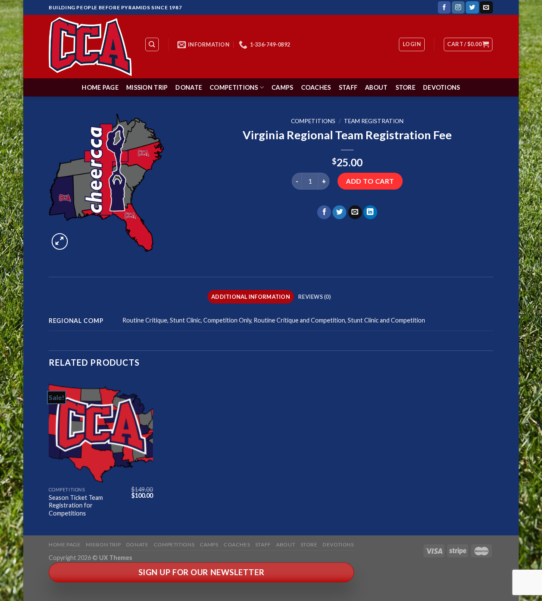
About (376, 87)
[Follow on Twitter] (472, 7)
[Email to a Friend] (355, 212)
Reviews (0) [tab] (314, 296)
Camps (282, 87)
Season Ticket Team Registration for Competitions (76, 505)
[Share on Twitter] (339, 212)
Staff (348, 87)
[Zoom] (60, 241)
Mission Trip (147, 87)
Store (405, 87)
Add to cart (370, 181)
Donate (188, 87)
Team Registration (374, 121)
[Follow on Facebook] (444, 7)
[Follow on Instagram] (458, 7)
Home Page (100, 87)
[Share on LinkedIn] (370, 212)
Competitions (234, 87)
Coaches (316, 87)
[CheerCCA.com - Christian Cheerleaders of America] (90, 46)
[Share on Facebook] (324, 212)
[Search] (152, 44)
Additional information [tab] (250, 296)
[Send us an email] (486, 7)
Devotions (441, 87)
